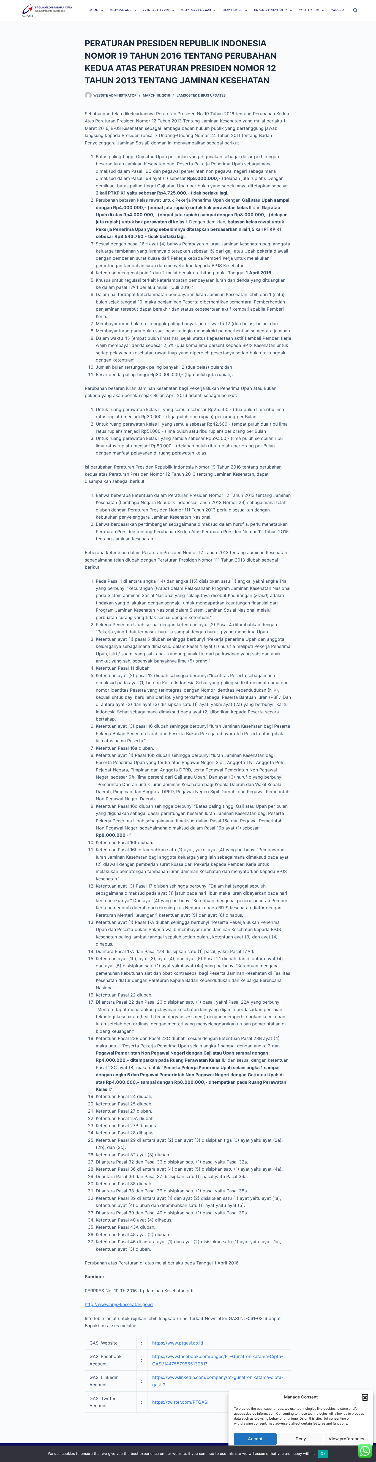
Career (337, 10)
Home (93, 10)
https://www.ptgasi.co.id (177, 1343)
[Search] (355, 10)
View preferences (346, 1438)
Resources (232, 10)
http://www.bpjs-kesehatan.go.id (119, 1304)
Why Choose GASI (196, 10)
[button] (365, 1397)
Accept (255, 1438)
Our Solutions (156, 10)
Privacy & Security (270, 10)
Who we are (121, 10)
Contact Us (309, 10)
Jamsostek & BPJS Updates (201, 95)
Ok (322, 1453)
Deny (301, 1438)
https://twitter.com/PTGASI (180, 1402)
